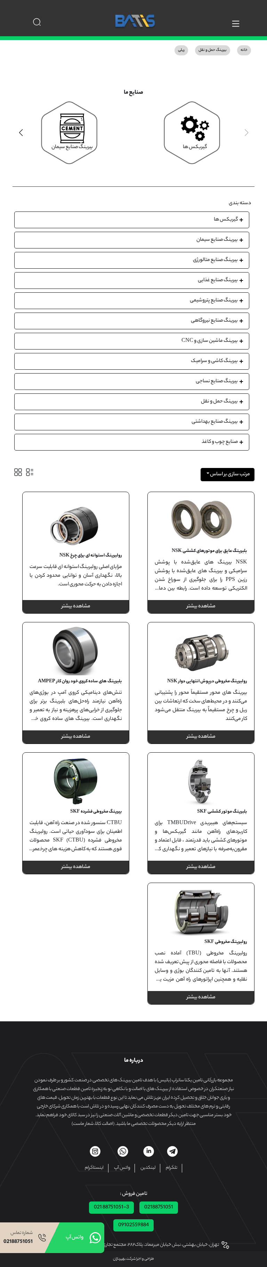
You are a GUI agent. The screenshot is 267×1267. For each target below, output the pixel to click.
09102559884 (133, 1225)
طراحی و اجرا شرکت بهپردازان (133, 1259)
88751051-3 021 (111, 1207)
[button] (20, 132)
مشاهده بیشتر (201, 606)
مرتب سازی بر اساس (229, 474)
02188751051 (158, 1207)
